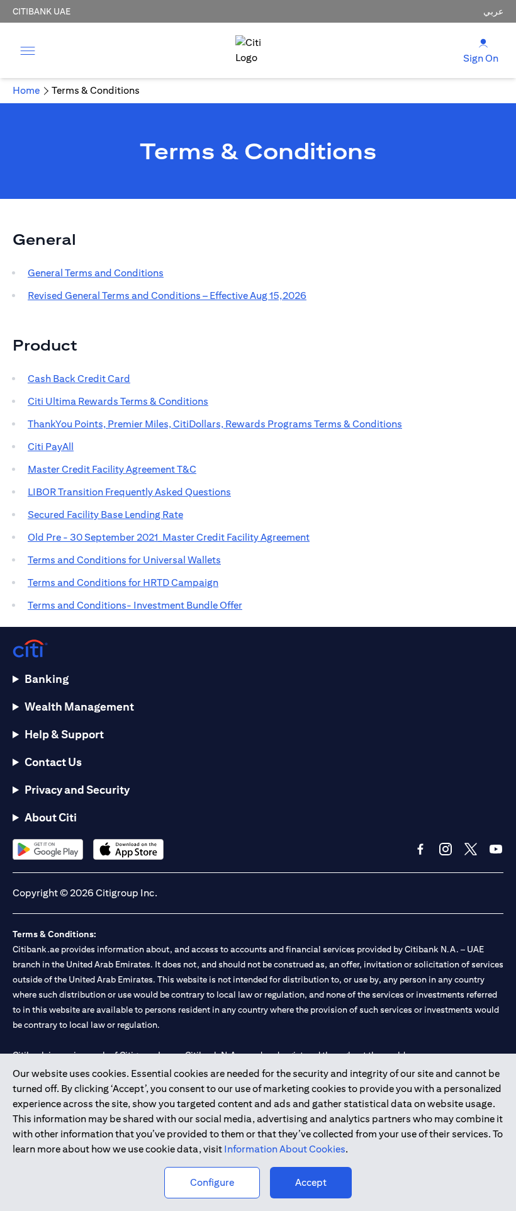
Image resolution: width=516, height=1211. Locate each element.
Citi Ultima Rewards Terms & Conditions (118, 401)
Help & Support (64, 734)
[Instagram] (445, 849)
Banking (47, 678)
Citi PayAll (51, 447)
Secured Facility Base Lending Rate (105, 515)
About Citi (51, 817)
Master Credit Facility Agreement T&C (112, 469)
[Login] (483, 42)
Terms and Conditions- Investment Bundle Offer (135, 605)
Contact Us (53, 762)
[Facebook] (420, 849)
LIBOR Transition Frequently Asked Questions (129, 492)
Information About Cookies (284, 1149)
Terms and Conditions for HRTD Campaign (123, 583)
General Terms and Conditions (96, 273)
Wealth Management (79, 706)
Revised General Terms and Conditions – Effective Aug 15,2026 (167, 295)
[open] (27, 50)
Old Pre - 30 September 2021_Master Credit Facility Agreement (169, 537)
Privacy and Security (77, 789)
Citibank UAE (41, 11)
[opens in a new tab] (48, 849)
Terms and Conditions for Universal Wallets (124, 560)
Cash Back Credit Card (79, 379)
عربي (493, 11)
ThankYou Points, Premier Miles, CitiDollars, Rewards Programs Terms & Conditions (215, 424)
